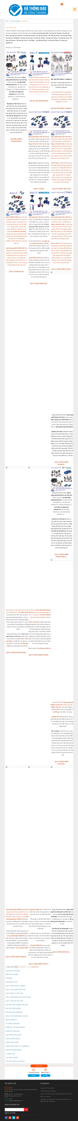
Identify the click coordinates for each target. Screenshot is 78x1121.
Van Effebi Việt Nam (24, 612)
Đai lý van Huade (34, 622)
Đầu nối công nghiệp (13, 1008)
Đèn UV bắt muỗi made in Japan (17, 1016)
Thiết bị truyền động (13, 1050)
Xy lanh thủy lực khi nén (15, 1061)
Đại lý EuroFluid (16, 271)
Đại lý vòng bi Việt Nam (14, 1001)
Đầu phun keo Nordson (14, 1012)
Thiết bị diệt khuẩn (13, 1038)
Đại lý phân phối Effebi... (16, 652)
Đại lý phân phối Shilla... (39, 964)
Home (7, 21)
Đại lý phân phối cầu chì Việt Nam (18, 997)
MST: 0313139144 (45, 1096)
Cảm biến (9, 978)
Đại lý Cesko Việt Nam (61, 189)
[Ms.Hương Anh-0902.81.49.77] (27, 10)
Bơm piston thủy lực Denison (64, 427)
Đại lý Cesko (39, 189)
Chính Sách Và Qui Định (47, 1088)
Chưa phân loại (11, 982)
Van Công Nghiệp (15, 21)
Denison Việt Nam (56, 431)
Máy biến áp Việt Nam (13, 1035)
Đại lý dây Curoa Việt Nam (15, 989)
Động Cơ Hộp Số (11, 1020)
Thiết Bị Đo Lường (12, 1042)
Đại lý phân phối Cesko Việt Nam (38, 136)
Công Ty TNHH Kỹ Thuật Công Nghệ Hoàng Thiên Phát (55, 1094)
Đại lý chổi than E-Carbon (15, 986)
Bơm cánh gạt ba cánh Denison (60, 419)
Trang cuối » (35, 967)
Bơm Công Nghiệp (12, 974)
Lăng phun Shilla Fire (35, 909)
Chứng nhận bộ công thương (48, 1091)
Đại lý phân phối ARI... (39, 283)
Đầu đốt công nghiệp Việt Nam (17, 1004)
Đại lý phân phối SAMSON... (16, 957)
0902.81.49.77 (45, 1072)
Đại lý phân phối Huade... (39, 655)
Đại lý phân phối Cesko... (61, 269)
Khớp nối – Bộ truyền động (15, 1027)
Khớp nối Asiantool (13, 1031)
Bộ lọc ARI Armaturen (39, 101)
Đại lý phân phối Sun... (61, 952)
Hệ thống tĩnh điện (13, 1023)
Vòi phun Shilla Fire (36, 945)
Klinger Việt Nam (57, 716)
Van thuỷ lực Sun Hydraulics (60, 928)
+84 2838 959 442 (33, 1072)
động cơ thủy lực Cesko (35, 144)
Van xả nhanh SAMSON (23, 947)
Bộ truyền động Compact (61, 108)
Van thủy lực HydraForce (13, 115)
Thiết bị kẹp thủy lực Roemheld (17, 1046)
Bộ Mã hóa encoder (13, 970)
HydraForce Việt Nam (13, 103)
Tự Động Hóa (10, 1054)
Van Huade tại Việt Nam (45, 648)
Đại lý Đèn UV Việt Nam (14, 993)
